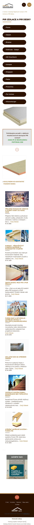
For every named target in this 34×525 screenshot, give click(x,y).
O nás (7, 502)
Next (26, 471)
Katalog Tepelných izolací (16, 12)
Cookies (17, 504)
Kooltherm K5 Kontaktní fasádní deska (13, 183)
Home (5, 12)
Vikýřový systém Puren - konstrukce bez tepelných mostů (16, 394)
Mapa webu (25, 502)
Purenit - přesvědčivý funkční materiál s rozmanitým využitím (14, 247)
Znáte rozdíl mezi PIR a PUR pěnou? (16, 283)
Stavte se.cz (20, 523)
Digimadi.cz (27, 513)
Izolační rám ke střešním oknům (15, 357)
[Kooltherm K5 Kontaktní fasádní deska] (14, 167)
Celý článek (14, 222)
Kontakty (12, 502)
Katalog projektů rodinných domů (17, 521)
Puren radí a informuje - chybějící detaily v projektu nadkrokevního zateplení (16, 320)
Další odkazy (27, 523)
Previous (8, 471)
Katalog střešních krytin (9, 523)
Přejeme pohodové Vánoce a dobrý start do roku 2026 (16, 210)
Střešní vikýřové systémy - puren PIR (16, 430)
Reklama (18, 502)
